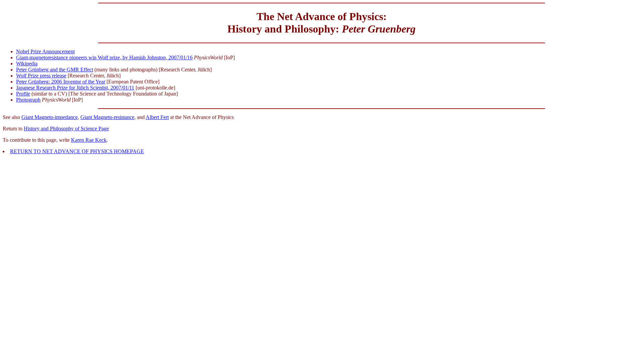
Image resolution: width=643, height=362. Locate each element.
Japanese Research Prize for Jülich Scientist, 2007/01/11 (75, 87)
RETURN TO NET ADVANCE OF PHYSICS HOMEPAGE (77, 151)
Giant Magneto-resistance (107, 117)
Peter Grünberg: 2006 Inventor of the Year (60, 81)
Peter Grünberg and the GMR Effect (54, 69)
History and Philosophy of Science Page (66, 128)
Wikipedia (27, 63)
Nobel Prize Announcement (45, 51)
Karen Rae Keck (88, 140)
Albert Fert (157, 117)
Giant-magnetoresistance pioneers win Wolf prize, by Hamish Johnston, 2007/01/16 (104, 57)
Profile (23, 94)
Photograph (28, 100)
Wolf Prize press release (41, 75)
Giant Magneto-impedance (49, 117)
